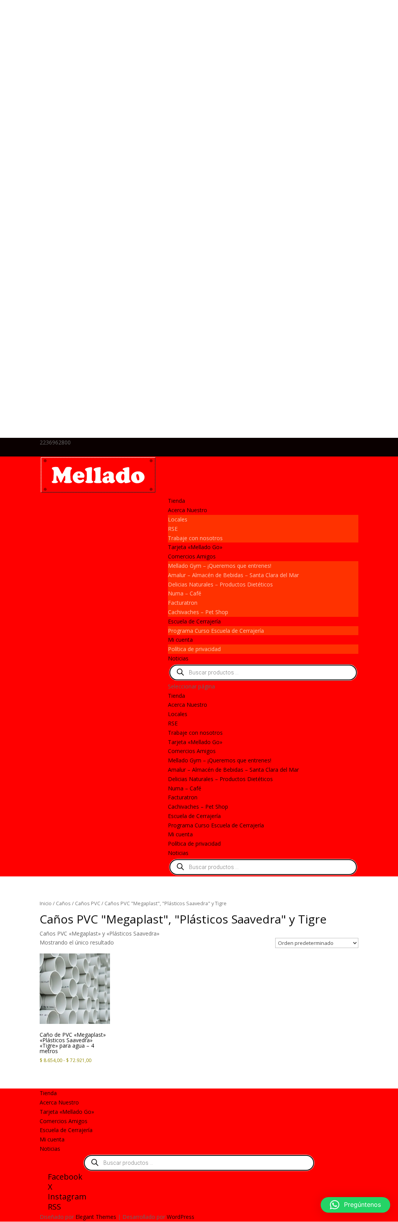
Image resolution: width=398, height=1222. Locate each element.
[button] (355, 1205)
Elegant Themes (95, 1216)
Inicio (46, 903)
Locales (177, 519)
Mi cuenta (180, 639)
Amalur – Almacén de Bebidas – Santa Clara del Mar (233, 575)
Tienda (176, 500)
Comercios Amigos (192, 556)
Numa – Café (184, 593)
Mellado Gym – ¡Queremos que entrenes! (219, 565)
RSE (173, 528)
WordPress (180, 1216)
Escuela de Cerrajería (194, 621)
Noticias (178, 658)
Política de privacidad (194, 649)
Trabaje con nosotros (195, 538)
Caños (63, 903)
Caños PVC (87, 903)
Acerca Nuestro (187, 510)
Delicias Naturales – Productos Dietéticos (220, 584)
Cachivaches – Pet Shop (198, 612)
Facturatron (182, 602)
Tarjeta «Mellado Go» (195, 547)
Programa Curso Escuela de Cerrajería (216, 630)
